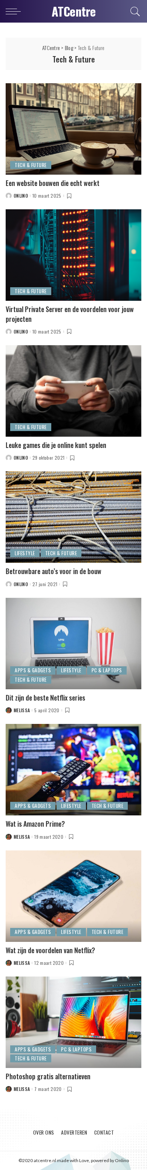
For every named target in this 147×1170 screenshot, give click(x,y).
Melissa (22, 710)
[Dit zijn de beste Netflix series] (73, 642)
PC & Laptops (107, 670)
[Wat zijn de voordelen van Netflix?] (73, 895)
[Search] (134, 11)
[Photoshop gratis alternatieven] (73, 1021)
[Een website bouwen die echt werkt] (73, 127)
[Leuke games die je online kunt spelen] (73, 390)
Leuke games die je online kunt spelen (56, 445)
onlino (21, 195)
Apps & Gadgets (33, 670)
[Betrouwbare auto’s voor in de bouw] (73, 516)
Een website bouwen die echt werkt (53, 183)
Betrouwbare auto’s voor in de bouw (53, 571)
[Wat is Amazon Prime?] (73, 768)
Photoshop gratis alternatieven (48, 1076)
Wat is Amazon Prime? (35, 824)
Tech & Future (31, 165)
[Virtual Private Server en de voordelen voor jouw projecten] (73, 254)
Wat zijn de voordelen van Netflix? (50, 950)
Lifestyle (25, 553)
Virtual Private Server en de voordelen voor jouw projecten (70, 313)
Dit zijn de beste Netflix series (45, 697)
